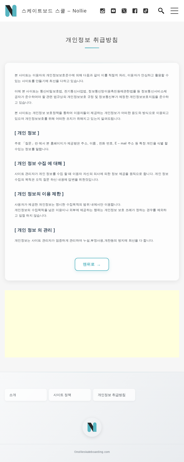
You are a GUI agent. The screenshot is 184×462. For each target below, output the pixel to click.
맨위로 (89, 264)
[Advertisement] (92, 323)
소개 (12, 395)
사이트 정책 (62, 395)
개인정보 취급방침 (112, 395)
